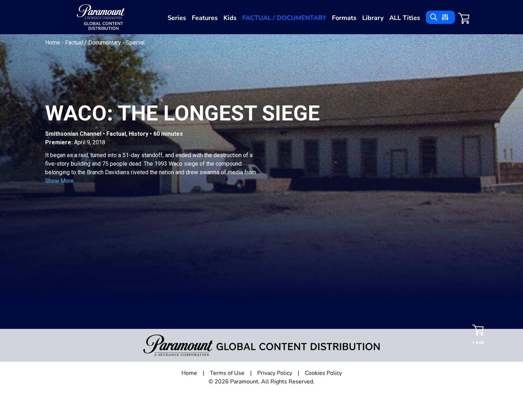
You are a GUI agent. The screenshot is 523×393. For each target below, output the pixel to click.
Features (205, 18)
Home (53, 42)
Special (135, 42)
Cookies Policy (323, 373)
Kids (230, 18)
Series (177, 18)
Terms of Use (227, 373)
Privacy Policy (274, 373)
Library (373, 18)
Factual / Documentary (284, 18)
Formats (344, 18)
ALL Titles (404, 18)
